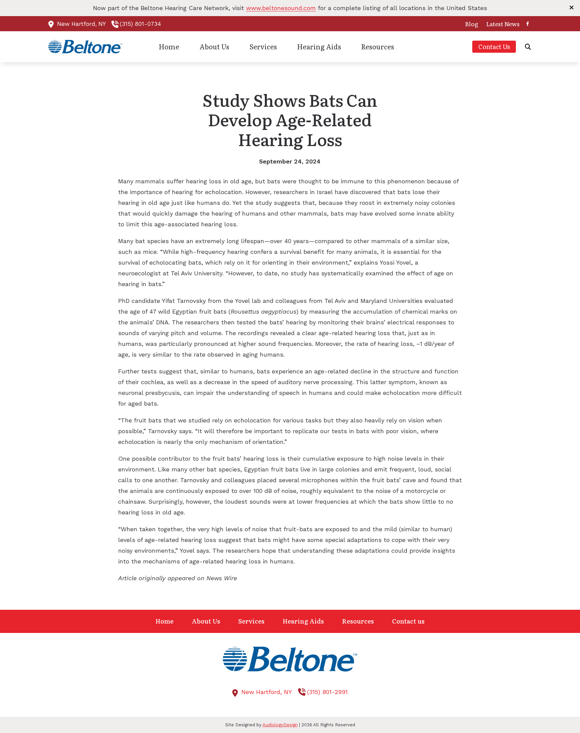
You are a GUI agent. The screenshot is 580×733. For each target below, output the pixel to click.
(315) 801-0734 (140, 23)
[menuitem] (471, 24)
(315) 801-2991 (327, 691)
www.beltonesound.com (281, 7)
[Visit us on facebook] (528, 23)
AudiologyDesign (280, 724)
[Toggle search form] (528, 47)
